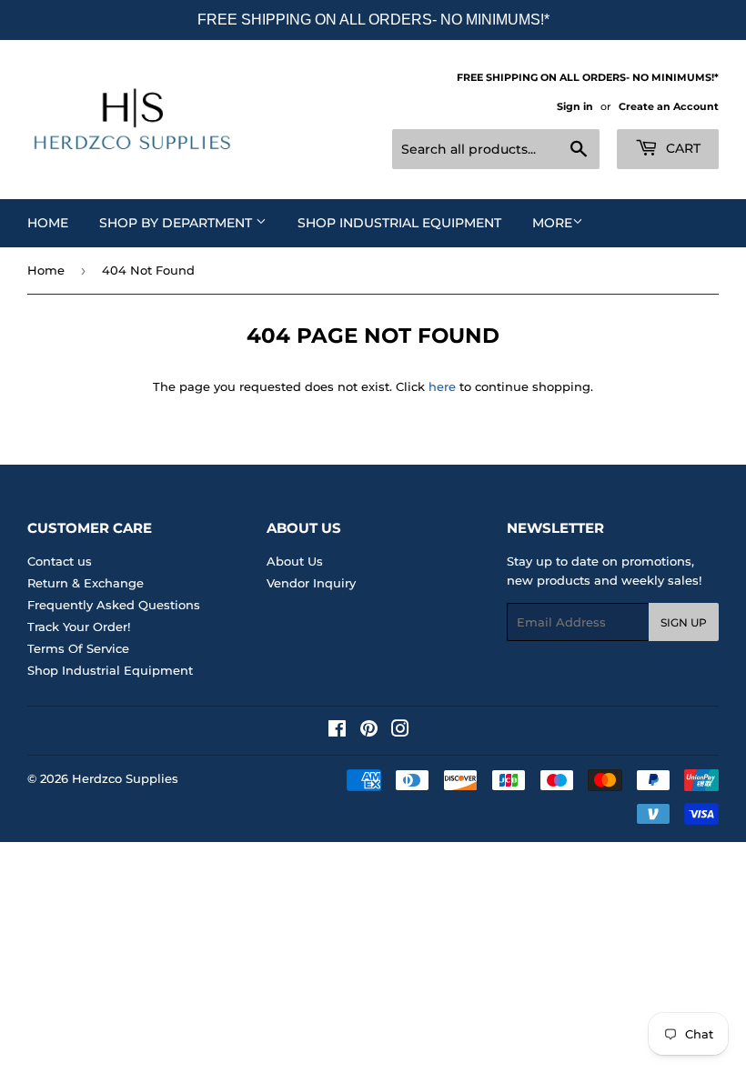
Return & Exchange (85, 583)
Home (47, 223)
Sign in (575, 106)
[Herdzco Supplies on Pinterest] (368, 731)
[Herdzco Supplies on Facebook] (337, 731)
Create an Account (669, 106)
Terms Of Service (78, 648)
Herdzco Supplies (125, 778)
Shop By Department (177, 223)
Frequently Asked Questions (113, 604)
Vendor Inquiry (311, 583)
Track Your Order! (78, 626)
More (552, 223)
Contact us (59, 561)
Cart (681, 148)
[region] (373, 20)
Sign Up (683, 622)
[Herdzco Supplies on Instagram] (400, 731)
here (442, 386)
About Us (295, 561)
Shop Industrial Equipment (399, 223)
